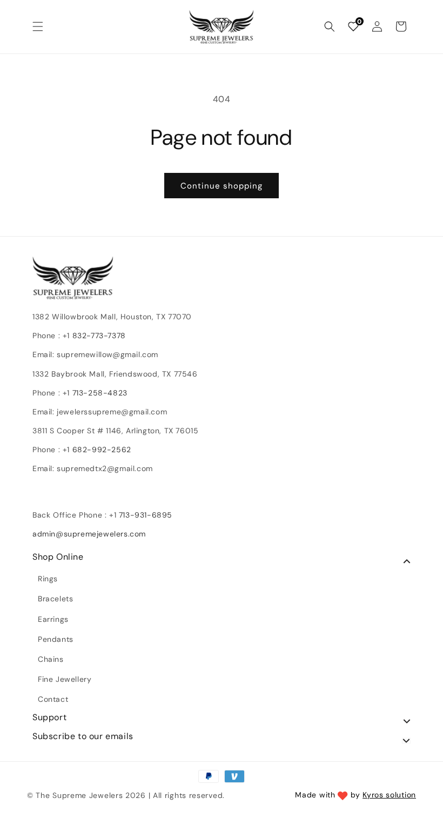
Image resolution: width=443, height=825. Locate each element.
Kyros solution (389, 795)
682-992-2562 (101, 449)
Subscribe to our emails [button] (82, 736)
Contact (53, 699)
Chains (51, 659)
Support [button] (49, 717)
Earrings (53, 619)
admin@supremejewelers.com (89, 534)
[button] (38, 26)
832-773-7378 (98, 335)
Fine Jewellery (64, 679)
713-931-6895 (145, 515)
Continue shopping (221, 185)
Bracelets (55, 598)
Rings (48, 578)
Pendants (55, 639)
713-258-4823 (99, 393)
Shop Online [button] (58, 557)
